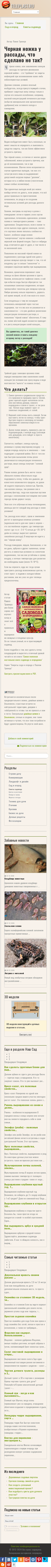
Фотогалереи (15, 820)
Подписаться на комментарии (33, 745)
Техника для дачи (17, 801)
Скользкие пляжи (13, 926)
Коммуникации (16, 777)
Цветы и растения (15, 792)
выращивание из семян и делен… (23, 1106)
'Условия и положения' (30, 1526)
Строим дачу (15, 773)
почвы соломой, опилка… (23, 1167)
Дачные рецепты (17, 816)
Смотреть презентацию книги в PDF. (20, 673)
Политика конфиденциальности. (25, 1546)
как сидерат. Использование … (17, 1334)
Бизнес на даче (16, 813)
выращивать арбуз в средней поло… (24, 1227)
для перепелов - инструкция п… (18, 1439)
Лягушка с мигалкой (14, 973)
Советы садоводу (15, 789)
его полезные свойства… (20, 1087)
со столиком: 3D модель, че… (24, 1298)
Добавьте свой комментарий (20, 738)
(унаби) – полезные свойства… (21, 1128)
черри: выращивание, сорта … (23, 1417)
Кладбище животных (14, 878)
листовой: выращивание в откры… (23, 1353)
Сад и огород (15, 785)
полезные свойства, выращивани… (19, 1147)
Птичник (13, 805)
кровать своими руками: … (21, 1276)
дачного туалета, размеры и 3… (24, 1372)
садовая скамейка (20, 1316)
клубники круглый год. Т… (23, 1186)
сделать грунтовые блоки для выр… (24, 1068)
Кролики (13, 809)
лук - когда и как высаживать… (19, 1394)
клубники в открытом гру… (25, 1205)
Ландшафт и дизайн (18, 781)
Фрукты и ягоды (15, 797)
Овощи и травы (14, 795)
